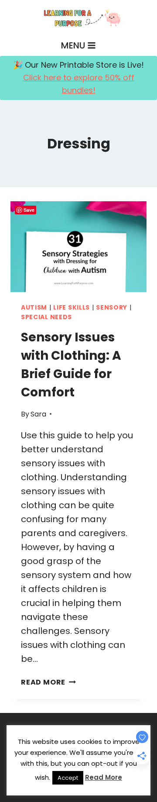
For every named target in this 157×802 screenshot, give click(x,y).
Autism (34, 307)
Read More (48, 682)
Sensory (111, 307)
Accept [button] (68, 778)
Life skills (71, 307)
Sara (38, 414)
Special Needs (46, 317)
